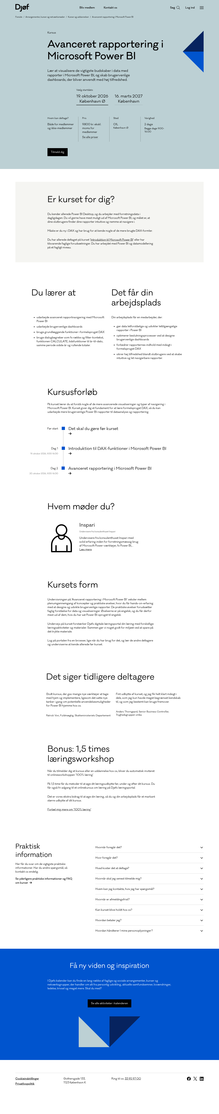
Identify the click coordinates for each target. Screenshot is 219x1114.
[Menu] (202, 7)
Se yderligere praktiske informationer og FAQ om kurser (43, 881)
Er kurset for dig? (80, 199)
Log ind (190, 7)
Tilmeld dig (57, 152)
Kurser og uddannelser (78, 17)
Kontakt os (110, 7)
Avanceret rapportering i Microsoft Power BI (112, 17)
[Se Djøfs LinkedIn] (202, 1079)
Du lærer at (53, 292)
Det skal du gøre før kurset (93, 428)
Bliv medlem (87, 7)
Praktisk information (33, 850)
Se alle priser (90, 137)
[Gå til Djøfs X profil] (195, 1079)
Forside (18, 17)
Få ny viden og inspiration (109, 965)
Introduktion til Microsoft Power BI (112, 240)
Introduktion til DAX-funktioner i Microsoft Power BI (117, 448)
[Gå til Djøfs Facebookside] (189, 1079)
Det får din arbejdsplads (136, 297)
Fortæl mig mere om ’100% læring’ (69, 809)
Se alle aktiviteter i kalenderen (109, 1003)
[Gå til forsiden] (22, 8)
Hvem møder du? (80, 506)
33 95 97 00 (133, 1078)
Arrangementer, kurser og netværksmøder (45, 17)
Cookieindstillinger (27, 1078)
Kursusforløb (72, 392)
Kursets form (72, 585)
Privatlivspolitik (24, 1084)
